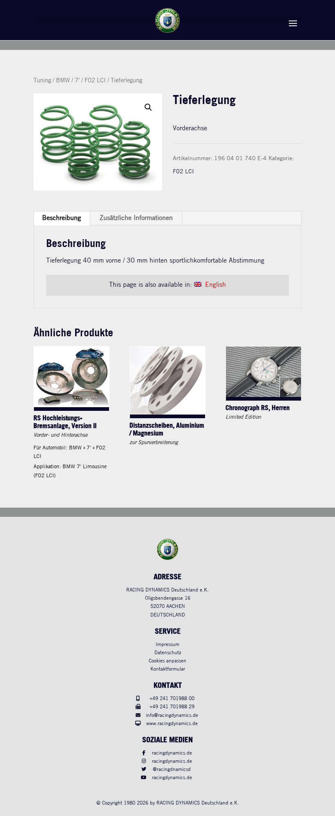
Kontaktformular (167, 669)
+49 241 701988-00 (172, 698)
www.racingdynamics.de (172, 723)
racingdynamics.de (172, 753)
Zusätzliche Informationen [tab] (136, 218)
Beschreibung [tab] (61, 218)
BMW (63, 80)
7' (77, 80)
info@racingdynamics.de (172, 715)
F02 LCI (95, 80)
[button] (148, 107)
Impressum (167, 644)
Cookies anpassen (167, 661)
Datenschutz (167, 652)
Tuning (42, 80)
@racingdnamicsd (172, 769)
